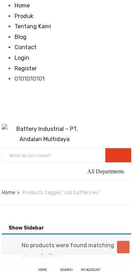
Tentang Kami (33, 26)
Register (26, 68)
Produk (24, 16)
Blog (21, 37)
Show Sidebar (25, 228)
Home (22, 5)
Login (22, 57)
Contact (26, 47)
